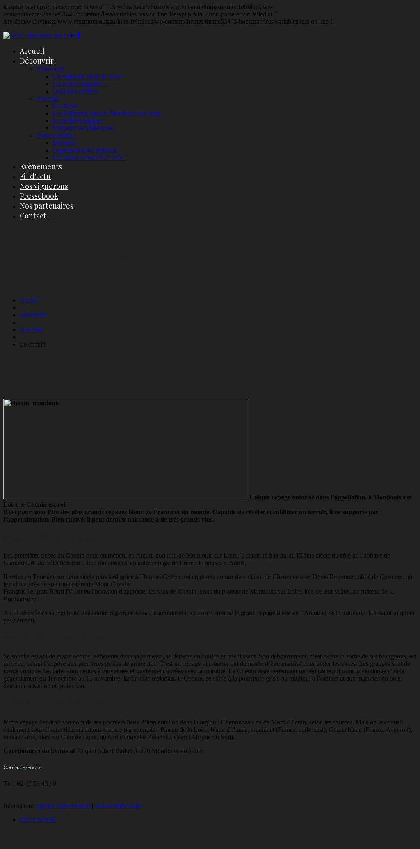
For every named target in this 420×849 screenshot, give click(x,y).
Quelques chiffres (75, 91)
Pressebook (39, 196)
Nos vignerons (44, 186)
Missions (63, 142)
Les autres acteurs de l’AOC (89, 157)
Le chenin (65, 105)
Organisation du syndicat (84, 150)
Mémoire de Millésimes (82, 128)
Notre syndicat (55, 135)
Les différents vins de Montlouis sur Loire (106, 113)
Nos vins (47, 98)
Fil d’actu (35, 176)
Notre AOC (51, 69)
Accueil (32, 51)
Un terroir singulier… (80, 83)
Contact (33, 215)
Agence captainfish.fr (62, 805)
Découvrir (37, 61)
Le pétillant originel (77, 120)
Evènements (41, 166)
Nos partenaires (46, 206)
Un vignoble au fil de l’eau (87, 76)
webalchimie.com (117, 805)
